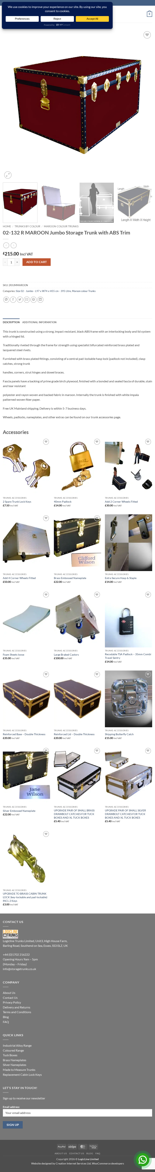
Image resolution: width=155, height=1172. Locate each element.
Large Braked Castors (66, 654)
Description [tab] (11, 322)
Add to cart (36, 262)
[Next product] (6, 245)
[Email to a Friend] (27, 299)
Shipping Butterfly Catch (119, 734)
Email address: (11, 1106)
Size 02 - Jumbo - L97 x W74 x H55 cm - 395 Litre (43, 291)
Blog (6, 1017)
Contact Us (10, 997)
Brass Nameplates (14, 1060)
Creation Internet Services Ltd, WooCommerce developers (90, 1163)
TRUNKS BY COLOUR (27, 226)
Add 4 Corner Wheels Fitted (19, 578)
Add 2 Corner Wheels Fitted (121, 501)
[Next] (144, 105)
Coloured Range (13, 1050)
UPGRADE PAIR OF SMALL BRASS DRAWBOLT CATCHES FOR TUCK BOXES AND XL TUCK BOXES (74, 814)
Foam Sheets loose (13, 654)
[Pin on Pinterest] (33, 299)
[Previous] (10, 105)
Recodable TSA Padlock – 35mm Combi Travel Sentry (128, 656)
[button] (149, 14)
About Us (9, 992)
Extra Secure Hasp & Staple (120, 578)
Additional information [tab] (39, 322)
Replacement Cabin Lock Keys (22, 1074)
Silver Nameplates (14, 1064)
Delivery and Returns (16, 1007)
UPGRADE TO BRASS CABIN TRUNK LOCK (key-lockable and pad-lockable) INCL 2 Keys (25, 897)
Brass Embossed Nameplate (70, 578)
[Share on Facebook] (13, 299)
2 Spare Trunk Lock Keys (17, 501)
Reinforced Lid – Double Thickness (74, 734)
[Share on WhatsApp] (6, 299)
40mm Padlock (62, 501)
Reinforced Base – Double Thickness (24, 734)
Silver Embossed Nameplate (19, 810)
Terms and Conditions (17, 1012)
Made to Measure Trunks (19, 1069)
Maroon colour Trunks (61, 226)
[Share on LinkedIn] (40, 299)
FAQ (6, 1022)
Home (7, 226)
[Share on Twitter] (20, 299)
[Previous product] (13, 245)
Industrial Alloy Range (17, 1045)
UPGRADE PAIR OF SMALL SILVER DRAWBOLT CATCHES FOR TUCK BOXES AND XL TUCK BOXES (125, 814)
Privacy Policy (12, 1002)
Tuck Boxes (10, 1055)
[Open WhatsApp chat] (142, 1159)
